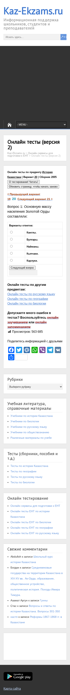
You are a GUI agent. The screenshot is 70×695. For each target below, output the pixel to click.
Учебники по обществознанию (29, 432)
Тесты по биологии (22, 482)
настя (14, 616)
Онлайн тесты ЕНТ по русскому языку (34, 533)
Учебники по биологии (24, 421)
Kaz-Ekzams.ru (33, 10)
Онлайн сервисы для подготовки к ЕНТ (35, 505)
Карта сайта (12, 688)
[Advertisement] (35, 83)
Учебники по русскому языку (28, 426)
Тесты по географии (23, 471)
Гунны (44, 600)
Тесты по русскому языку (26, 476)
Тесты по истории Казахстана (29, 465)
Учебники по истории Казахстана (31, 415)
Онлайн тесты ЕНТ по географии (31, 527)
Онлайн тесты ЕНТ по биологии (30, 522)
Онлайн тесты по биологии (26, 303)
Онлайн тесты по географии (27, 298)
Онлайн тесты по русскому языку (31, 294)
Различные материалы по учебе (31, 437)
